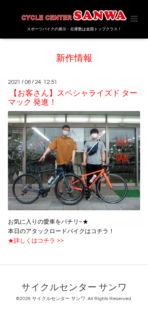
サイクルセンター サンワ (74, 287)
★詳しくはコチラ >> (36, 240)
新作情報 (74, 58)
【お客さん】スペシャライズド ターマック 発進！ (72, 97)
